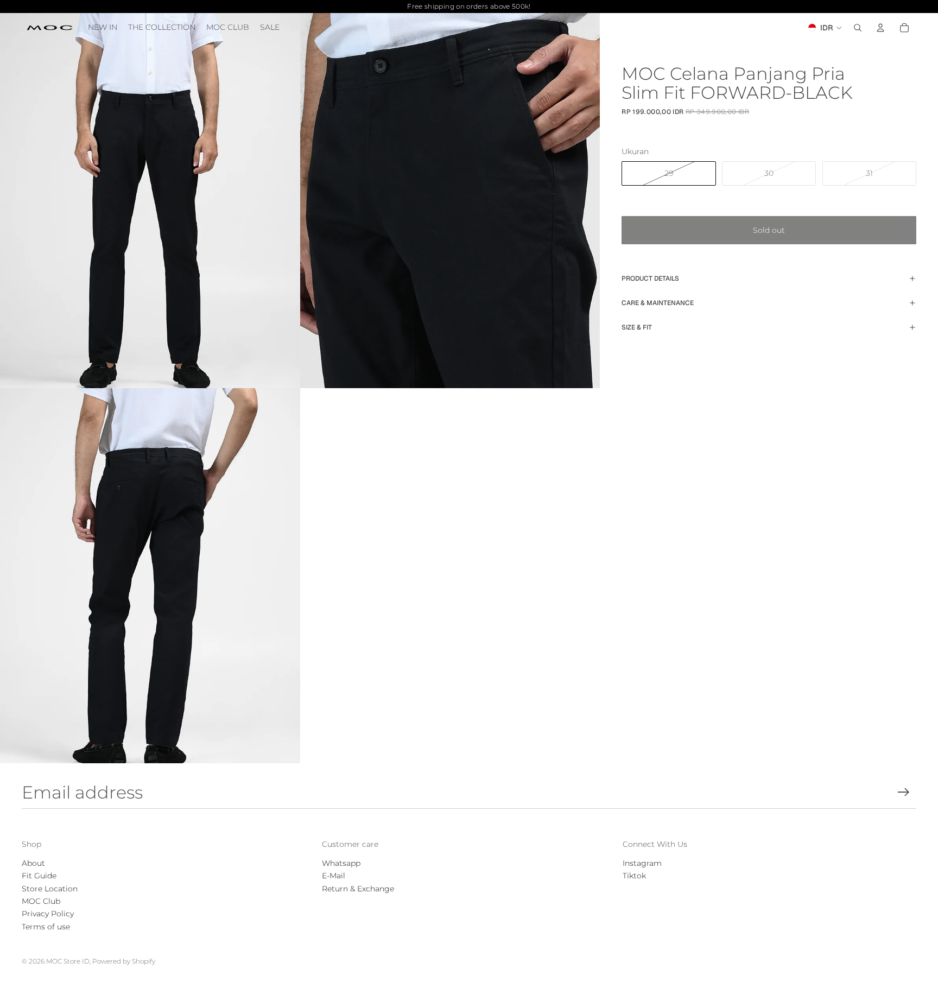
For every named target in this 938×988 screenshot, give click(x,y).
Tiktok (634, 876)
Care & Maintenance (658, 303)
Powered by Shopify (123, 961)
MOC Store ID (68, 961)
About (33, 863)
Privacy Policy (48, 914)
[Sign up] (903, 792)
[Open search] (858, 28)
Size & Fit (637, 327)
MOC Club (41, 901)
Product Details (650, 278)
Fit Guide (39, 876)
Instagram (642, 863)
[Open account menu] (880, 28)
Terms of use (46, 927)
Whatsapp (341, 863)
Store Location (50, 889)
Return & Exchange (358, 889)
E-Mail (333, 876)
